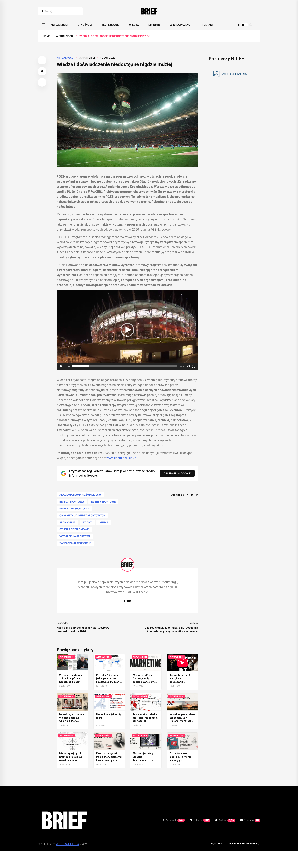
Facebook (174, 820)
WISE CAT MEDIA (67, 844)
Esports (154, 24)
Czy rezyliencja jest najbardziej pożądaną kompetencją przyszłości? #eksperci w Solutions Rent (171, 629)
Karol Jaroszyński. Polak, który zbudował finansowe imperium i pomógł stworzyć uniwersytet (109, 760)
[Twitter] (192, 494)
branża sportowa (71, 501)
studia (103, 522)
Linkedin (201, 820)
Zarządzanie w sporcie (75, 543)
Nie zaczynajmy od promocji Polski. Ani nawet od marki (71, 757)
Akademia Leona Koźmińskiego (80, 494)
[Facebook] (187, 494)
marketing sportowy (74, 508)
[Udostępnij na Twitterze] (42, 71)
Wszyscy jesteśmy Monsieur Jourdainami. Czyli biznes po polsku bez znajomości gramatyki (145, 760)
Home (46, 36)
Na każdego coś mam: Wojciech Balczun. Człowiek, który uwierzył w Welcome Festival (72, 721)
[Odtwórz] (61, 366)
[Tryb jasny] (238, 24)
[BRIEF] (149, 11)
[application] (127, 330)
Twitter (226, 820)
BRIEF (92, 57)
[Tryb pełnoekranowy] (193, 366)
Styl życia (85, 24)
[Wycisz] (188, 366)
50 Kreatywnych (180, 24)
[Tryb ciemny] (250, 24)
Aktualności (59, 24)
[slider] (124, 366)
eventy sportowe (103, 501)
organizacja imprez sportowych (82, 515)
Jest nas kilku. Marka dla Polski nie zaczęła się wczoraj (145, 717)
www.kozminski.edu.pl (121, 458)
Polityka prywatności (244, 843)
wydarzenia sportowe (75, 536)
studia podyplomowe (74, 529)
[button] (43, 25)
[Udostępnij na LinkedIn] (42, 82)
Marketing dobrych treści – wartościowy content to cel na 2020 (83, 629)
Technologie (110, 24)
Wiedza (134, 24)
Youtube (251, 820)
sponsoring (67, 522)
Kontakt (207, 24)
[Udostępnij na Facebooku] (42, 60)
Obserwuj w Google (177, 473)
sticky (87, 522)
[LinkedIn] (197, 494)
